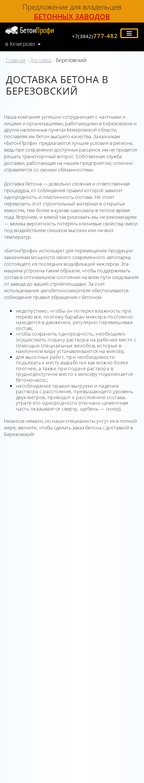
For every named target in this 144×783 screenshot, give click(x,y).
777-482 (95, 36)
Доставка (40, 60)
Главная (15, 60)
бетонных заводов (72, 16)
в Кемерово (20, 44)
